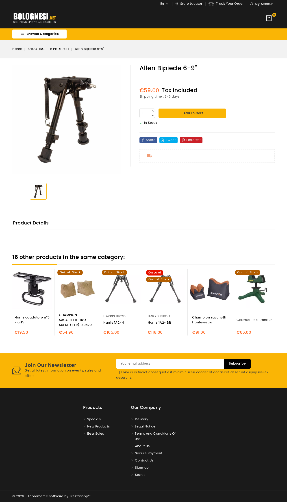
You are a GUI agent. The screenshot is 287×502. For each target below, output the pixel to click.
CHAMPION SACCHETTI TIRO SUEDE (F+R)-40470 (75, 320)
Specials (94, 419)
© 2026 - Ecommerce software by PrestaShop (51, 496)
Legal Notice (145, 426)
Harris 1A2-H (113, 322)
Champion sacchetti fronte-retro (209, 320)
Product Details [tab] (31, 223)
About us (142, 446)
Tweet (171, 140)
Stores (140, 474)
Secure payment (148, 453)
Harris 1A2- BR (159, 322)
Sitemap (142, 467)
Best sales (95, 433)
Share (151, 140)
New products (98, 426)
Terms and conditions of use (155, 436)
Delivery (141, 419)
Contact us (144, 460)
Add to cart (193, 113)
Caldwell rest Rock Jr (254, 320)
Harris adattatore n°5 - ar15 (32, 320)
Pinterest (193, 140)
